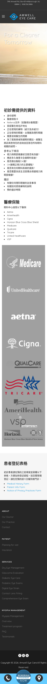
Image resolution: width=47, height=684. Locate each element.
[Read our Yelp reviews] (27, 655)
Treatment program (12, 626)
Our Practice (8, 522)
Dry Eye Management (13, 567)
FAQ (4, 631)
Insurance (7, 550)
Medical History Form (18, 483)
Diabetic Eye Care (11, 578)
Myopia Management (13, 616)
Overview (7, 621)
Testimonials (8, 636)
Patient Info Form (16, 487)
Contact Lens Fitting (12, 593)
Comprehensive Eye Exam (15, 598)
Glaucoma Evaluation (13, 572)
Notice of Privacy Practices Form (24, 490)
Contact (6, 527)
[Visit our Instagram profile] (23, 655)
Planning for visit (10, 544)
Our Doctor (8, 516)
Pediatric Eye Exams (12, 583)
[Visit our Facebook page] (20, 655)
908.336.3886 (27, 4)
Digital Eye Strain (10, 588)
